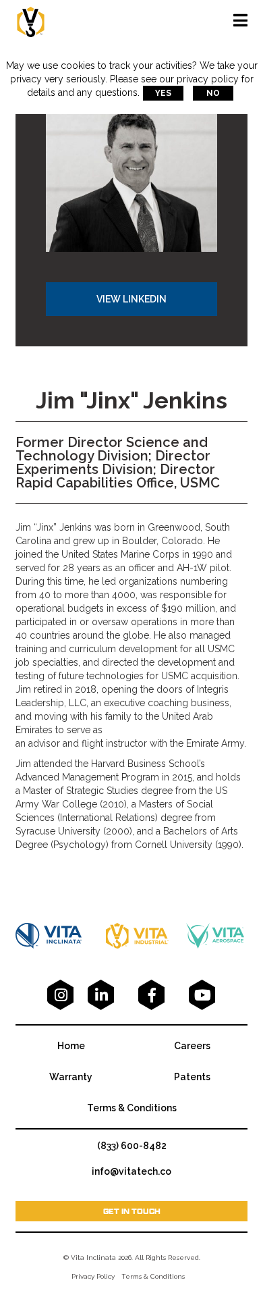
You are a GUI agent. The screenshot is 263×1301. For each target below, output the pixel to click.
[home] (31, 20)
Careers (192, 1045)
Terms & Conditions (132, 1108)
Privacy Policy (93, 1276)
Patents (192, 1076)
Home (71, 1045)
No (213, 93)
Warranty (70, 1076)
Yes (163, 93)
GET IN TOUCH (131, 1211)
